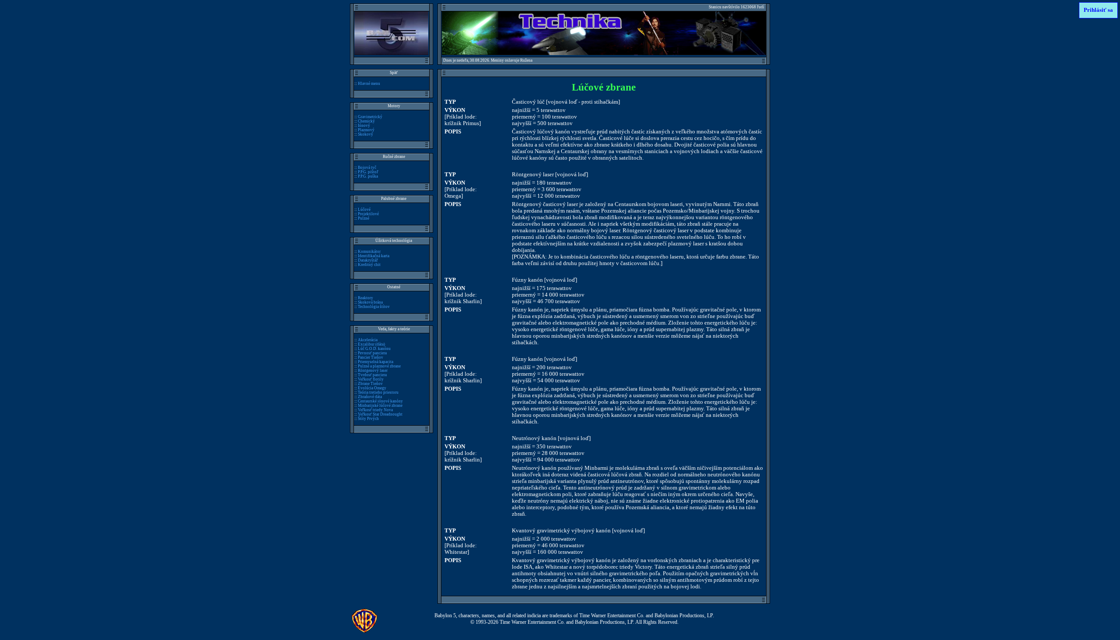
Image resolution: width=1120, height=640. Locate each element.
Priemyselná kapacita (375, 362)
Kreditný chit (369, 264)
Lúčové (364, 209)
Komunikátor (369, 251)
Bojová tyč (367, 167)
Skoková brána (370, 302)
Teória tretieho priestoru (378, 392)
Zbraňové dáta (370, 397)
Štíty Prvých (368, 418)
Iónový (364, 125)
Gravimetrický (370, 117)
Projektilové (368, 214)
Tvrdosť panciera (372, 375)
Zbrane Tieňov (370, 383)
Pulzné (363, 218)
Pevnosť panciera (372, 353)
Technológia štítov (374, 306)
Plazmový (366, 130)
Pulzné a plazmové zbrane (379, 366)
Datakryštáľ (368, 260)
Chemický (366, 121)
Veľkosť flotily (371, 379)
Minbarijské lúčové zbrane (380, 405)
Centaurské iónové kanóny (380, 401)
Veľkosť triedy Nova (375, 410)
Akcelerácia (368, 340)
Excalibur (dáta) (371, 344)
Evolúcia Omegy (372, 388)
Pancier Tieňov (370, 357)
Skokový (365, 134)
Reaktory (365, 298)
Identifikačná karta (373, 256)
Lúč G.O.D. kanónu (374, 348)
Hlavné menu (369, 83)
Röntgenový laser (373, 370)
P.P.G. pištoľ (368, 172)
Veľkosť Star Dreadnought (380, 414)
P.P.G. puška (368, 176)
